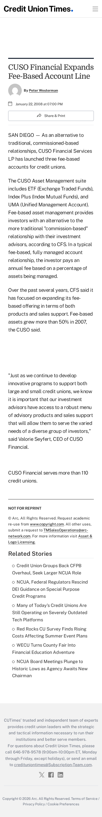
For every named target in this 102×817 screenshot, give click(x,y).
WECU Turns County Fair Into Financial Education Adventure (44, 648)
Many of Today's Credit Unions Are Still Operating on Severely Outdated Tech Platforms (49, 612)
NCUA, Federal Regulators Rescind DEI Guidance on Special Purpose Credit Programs (50, 589)
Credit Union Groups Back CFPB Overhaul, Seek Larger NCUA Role (46, 569)
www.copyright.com (47, 524)
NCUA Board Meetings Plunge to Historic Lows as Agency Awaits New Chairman (50, 668)
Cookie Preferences (63, 804)
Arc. (34, 799)
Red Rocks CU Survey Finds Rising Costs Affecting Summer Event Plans (49, 632)
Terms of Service (84, 799)
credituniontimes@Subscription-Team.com (53, 764)
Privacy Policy (34, 804)
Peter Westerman (43, 90)
